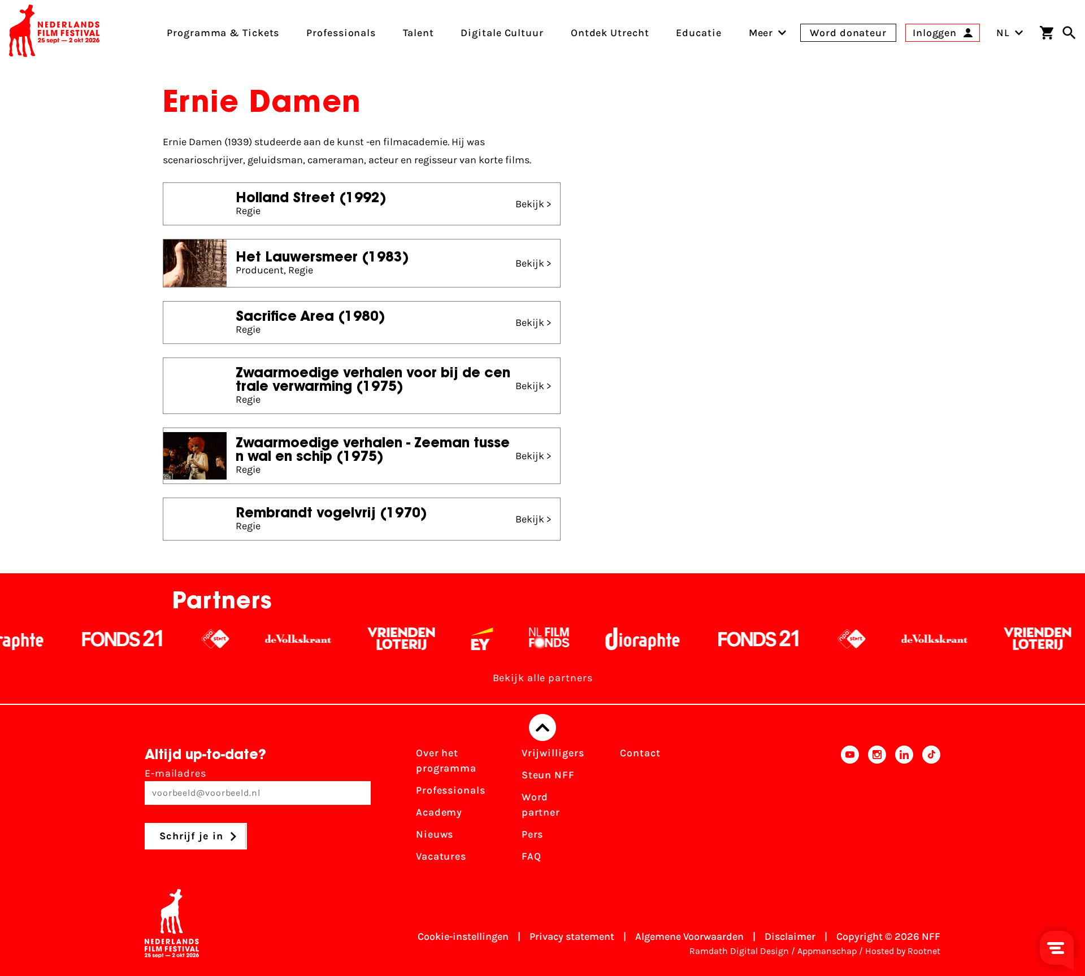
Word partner (541, 804)
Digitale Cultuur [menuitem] (502, 33)
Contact (640, 753)
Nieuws (434, 834)
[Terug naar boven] (542, 727)
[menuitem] (761, 33)
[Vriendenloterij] (376, 639)
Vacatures (441, 856)
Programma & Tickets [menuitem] (223, 33)
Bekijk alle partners (543, 678)
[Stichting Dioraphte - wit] (618, 639)
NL (1003, 33)
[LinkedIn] (904, 808)
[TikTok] (931, 808)
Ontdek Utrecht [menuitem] (610, 33)
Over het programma (446, 760)
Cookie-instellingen (463, 936)
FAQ (531, 856)
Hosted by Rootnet (902, 950)
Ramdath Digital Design (739, 950)
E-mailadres (175, 773)
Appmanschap (827, 950)
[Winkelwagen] (1046, 33)
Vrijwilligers (553, 753)
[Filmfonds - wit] (525, 639)
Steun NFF (548, 775)
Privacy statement (572, 936)
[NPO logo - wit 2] (191, 639)
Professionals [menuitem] (341, 33)
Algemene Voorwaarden (689, 936)
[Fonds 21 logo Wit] (98, 639)
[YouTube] (850, 808)
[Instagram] (877, 808)
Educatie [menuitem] (698, 33)
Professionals (450, 790)
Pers (533, 834)
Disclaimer (790, 936)
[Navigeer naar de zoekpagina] (1069, 33)
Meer (761, 33)
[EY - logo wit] (457, 639)
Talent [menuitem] (418, 33)
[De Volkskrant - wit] (274, 639)
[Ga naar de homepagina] (54, 33)
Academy (439, 812)
